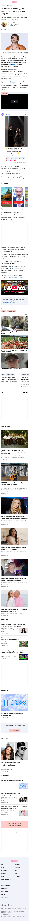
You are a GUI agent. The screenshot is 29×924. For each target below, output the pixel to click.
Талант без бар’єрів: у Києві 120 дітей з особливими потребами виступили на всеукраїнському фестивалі (12, 652)
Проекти (16, 864)
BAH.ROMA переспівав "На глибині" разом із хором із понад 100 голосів (14, 483)
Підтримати (16, 730)
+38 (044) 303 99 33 (14, 825)
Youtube (23, 301)
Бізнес (3, 867)
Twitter (4, 302)
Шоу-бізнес (9, 5)
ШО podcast (4, 888)
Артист (14, 64)
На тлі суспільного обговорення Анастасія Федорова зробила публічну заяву (13, 625)
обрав (14, 268)
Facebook (19, 301)
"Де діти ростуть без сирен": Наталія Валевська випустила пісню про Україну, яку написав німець (14, 452)
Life (2, 864)
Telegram (14, 301)
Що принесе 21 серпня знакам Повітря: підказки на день (12, 714)
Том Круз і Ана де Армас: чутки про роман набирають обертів (9, 379)
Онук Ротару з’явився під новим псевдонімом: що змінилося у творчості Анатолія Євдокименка (12, 764)
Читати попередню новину (8, 374)
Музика (3, 311)
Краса (15, 873)
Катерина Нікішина (12, 23)
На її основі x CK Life (6, 879)
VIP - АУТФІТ (17, 876)
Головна (3, 5)
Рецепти (3, 873)
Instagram (8, 302)
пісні (11, 62)
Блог (2, 876)
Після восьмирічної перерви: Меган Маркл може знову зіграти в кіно (13, 548)
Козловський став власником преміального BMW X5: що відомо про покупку (14, 638)
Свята (15, 870)
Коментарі (7, 393)
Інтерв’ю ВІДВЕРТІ (5, 885)
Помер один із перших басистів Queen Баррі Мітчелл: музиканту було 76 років (14, 579)
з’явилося (12, 82)
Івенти (3, 894)
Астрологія (4, 870)
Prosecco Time (4, 891)
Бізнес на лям (4, 897)
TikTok (13, 302)
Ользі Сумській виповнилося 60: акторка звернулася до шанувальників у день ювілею (14, 517)
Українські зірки (11, 311)
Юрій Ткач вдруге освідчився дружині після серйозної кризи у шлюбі (14, 610)
